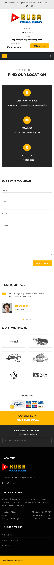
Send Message (43, 263)
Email (4, 201)
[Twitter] (27, 6)
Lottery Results (11, 540)
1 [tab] (23, 319)
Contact (7, 545)
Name (4, 190)
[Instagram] (32, 6)
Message (6, 225)
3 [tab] (31, 319)
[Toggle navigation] (4, 56)
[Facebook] (22, 6)
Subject (5, 213)
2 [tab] (27, 319)
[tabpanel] (27, 302)
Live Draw (40, 46)
